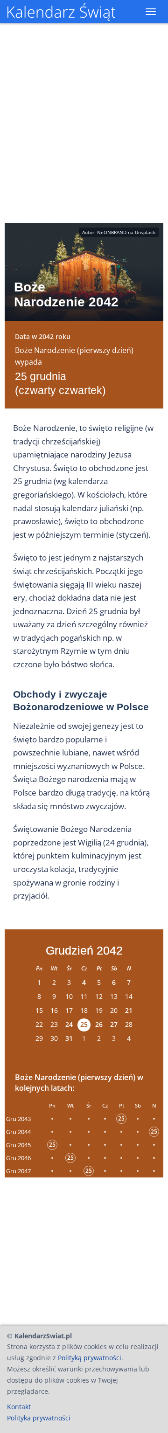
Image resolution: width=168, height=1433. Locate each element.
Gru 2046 (18, 1158)
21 (129, 1010)
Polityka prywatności (38, 1417)
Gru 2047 (18, 1171)
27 (114, 1024)
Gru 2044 (18, 1132)
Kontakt (19, 1406)
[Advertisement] (84, 1249)
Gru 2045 (18, 1145)
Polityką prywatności (89, 1357)
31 (69, 1038)
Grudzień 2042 (84, 950)
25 (84, 1024)
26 (99, 1024)
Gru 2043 (18, 1119)
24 (69, 1024)
